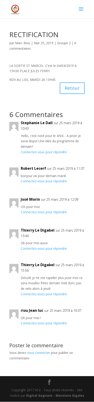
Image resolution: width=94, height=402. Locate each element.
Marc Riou (22, 43)
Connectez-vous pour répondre (44, 152)
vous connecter (38, 352)
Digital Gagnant (39, 395)
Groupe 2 (64, 43)
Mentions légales (70, 395)
